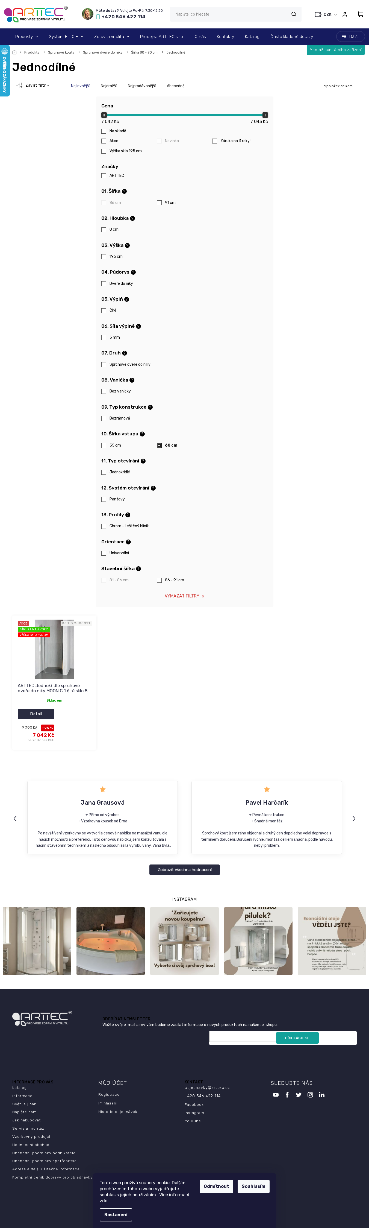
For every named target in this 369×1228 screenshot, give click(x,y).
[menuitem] (26, 36)
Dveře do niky (121, 283)
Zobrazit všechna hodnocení (185, 869)
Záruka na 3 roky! (235, 141)
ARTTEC (117, 175)
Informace (22, 1096)
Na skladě (118, 131)
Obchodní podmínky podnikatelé (44, 1153)
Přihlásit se (297, 1038)
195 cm (116, 256)
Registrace (109, 1094)
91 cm (170, 202)
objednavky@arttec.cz (207, 1087)
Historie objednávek (117, 1111)
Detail (36, 713)
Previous (15, 818)
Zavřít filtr (35, 85)
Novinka (172, 141)
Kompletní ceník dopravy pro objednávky (52, 1177)
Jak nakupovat (26, 1120)
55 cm (115, 445)
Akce (114, 141)
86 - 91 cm (174, 580)
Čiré (113, 310)
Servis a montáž (28, 1128)
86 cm (115, 202)
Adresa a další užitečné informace (46, 1169)
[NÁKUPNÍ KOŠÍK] (359, 14)
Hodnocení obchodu (32, 1144)
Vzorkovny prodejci (31, 1136)
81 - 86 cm (119, 580)
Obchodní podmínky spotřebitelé (44, 1161)
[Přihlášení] (345, 14)
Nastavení (116, 1214)
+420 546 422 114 (203, 1096)
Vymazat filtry (182, 596)
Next (354, 818)
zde (103, 1200)
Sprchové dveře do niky (130, 364)
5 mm (115, 337)
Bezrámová (120, 418)
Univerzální (119, 553)
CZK (328, 14)
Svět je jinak (24, 1104)
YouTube (193, 1121)
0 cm (114, 229)
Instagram (194, 1112)
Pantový (117, 499)
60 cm (171, 445)
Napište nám (24, 1112)
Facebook (194, 1104)
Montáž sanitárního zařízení (336, 50)
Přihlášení (107, 1103)
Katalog (19, 1087)
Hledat (294, 14)
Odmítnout (216, 1186)
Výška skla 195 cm (126, 151)
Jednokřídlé (120, 472)
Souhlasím (253, 1186)
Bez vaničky (120, 391)
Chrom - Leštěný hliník (129, 526)
